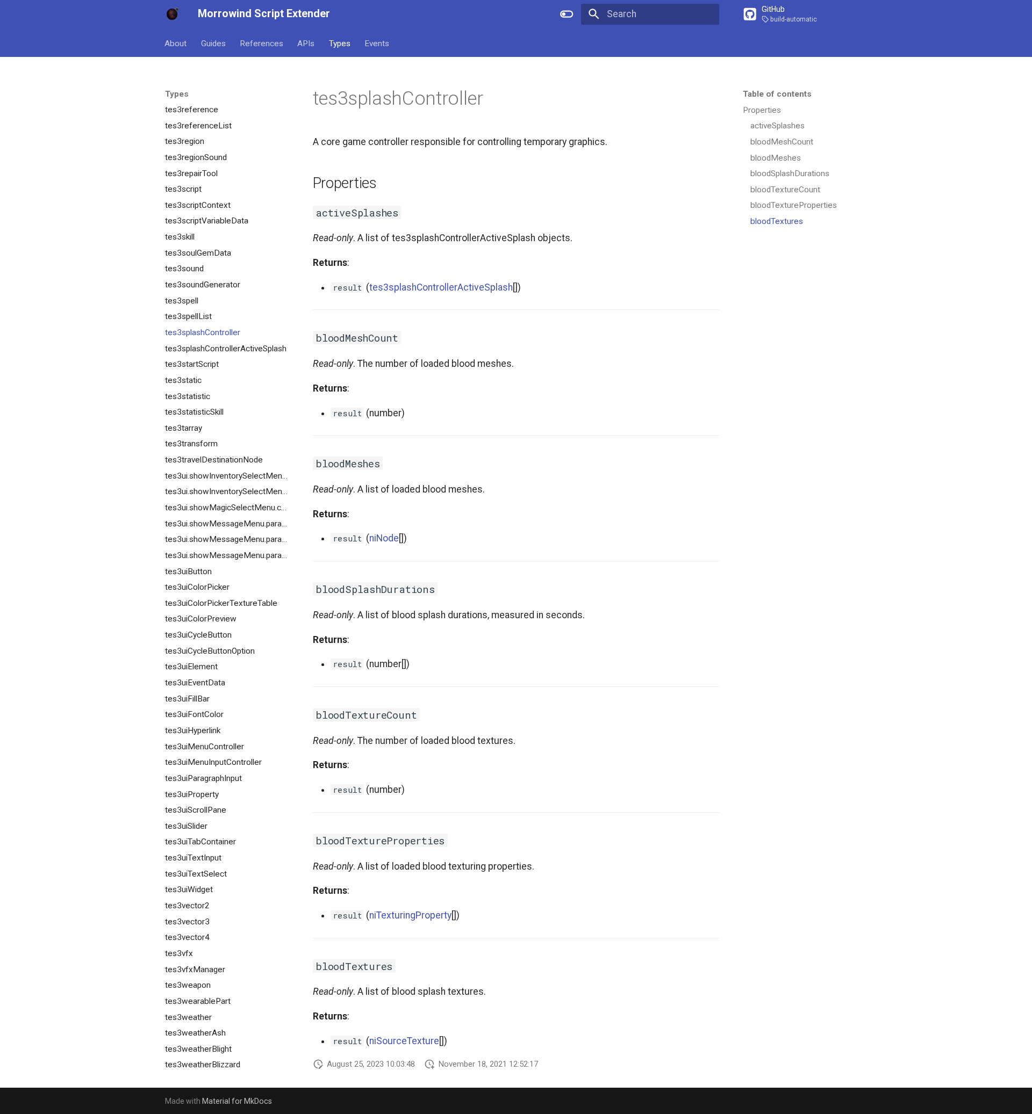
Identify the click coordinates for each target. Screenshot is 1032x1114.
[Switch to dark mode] (567, 14)
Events (376, 43)
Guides (213, 43)
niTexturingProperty (410, 915)
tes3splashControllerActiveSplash (441, 287)
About (176, 43)
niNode (384, 538)
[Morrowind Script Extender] (172, 14)
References (261, 43)
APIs (306, 43)
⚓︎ (497, 98)
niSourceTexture (404, 1041)
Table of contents (777, 94)
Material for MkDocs (237, 1101)
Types (339, 43)
